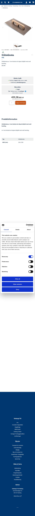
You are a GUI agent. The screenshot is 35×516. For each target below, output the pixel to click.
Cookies (18, 477)
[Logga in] (26, 2)
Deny (17, 289)
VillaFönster (17, 429)
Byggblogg (17, 427)
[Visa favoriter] (30, 2)
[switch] (30, 261)
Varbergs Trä (17, 418)
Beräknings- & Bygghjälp (17, 454)
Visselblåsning (17, 479)
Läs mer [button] (3, 65)
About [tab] (29, 229)
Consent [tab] (6, 229)
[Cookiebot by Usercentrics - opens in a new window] (26, 225)
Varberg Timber (17, 431)
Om (17, 422)
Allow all (17, 279)
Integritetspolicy (17, 472)
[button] (8, 2)
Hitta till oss (17, 496)
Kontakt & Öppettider (17, 424)
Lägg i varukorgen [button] (20, 102)
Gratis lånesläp (17, 447)
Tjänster (17, 441)
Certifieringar (17, 436)
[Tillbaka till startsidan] (17, 2)
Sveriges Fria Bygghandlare (17, 434)
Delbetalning (17, 468)
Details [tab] (18, 229)
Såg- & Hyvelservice (17, 452)
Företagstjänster (17, 456)
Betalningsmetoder (17, 475)
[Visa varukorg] (33, 2)
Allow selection (17, 284)
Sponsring (17, 459)
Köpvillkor (17, 470)
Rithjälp (17, 450)
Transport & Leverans (17, 445)
